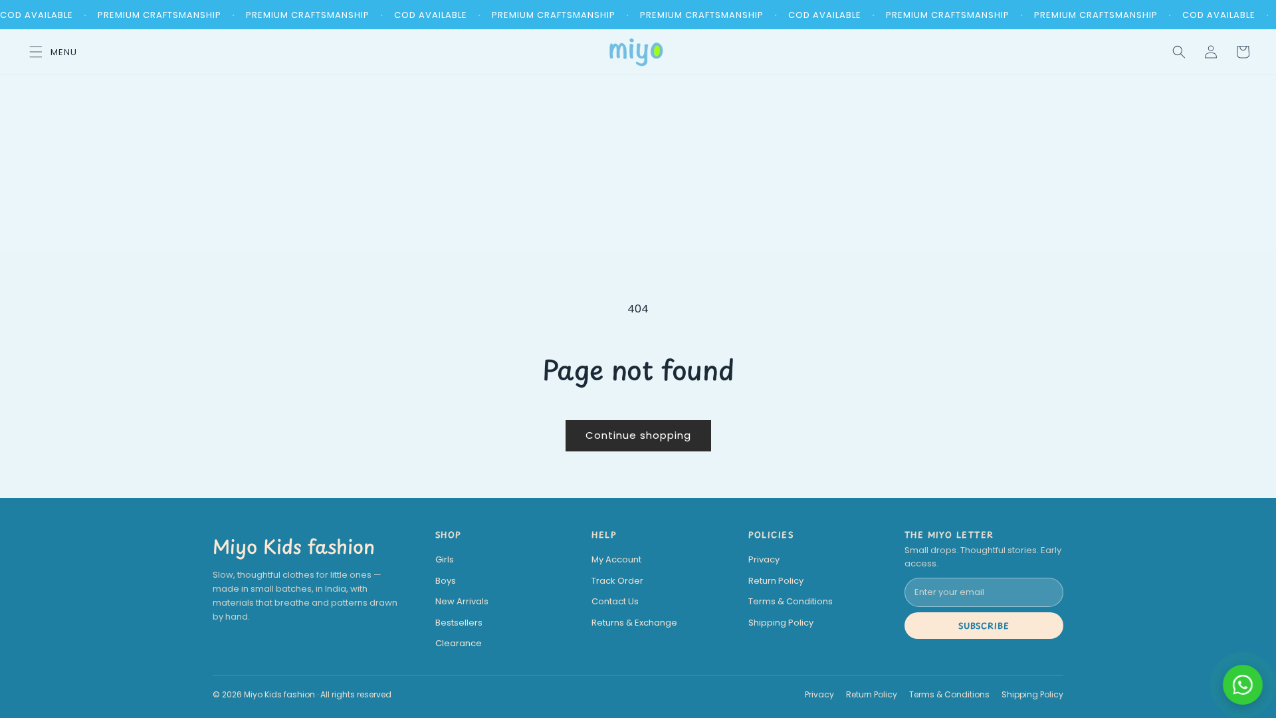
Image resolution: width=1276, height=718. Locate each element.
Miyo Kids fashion (294, 546)
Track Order (617, 580)
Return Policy (775, 580)
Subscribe (984, 626)
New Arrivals (461, 601)
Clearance (458, 643)
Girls (444, 559)
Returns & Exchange (634, 622)
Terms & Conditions (790, 601)
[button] (1179, 51)
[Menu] (49, 51)
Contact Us (615, 601)
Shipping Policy (780, 622)
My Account (616, 559)
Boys (445, 580)
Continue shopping (638, 435)
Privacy (764, 559)
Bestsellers (458, 622)
